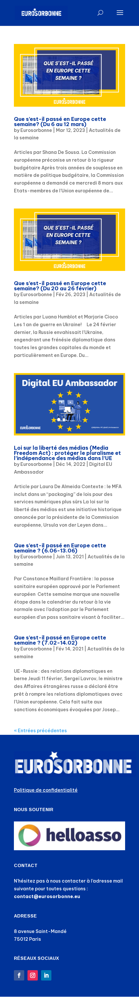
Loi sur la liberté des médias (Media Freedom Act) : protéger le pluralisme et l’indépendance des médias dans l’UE (67, 453)
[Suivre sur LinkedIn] (46, 975)
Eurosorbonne (36, 130)
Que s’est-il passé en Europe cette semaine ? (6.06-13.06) (60, 548)
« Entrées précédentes (40, 731)
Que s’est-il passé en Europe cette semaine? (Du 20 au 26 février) (60, 286)
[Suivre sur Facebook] (19, 975)
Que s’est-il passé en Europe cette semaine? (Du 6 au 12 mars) (60, 121)
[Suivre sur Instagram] (32, 975)
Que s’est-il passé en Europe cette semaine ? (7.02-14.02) (60, 640)
